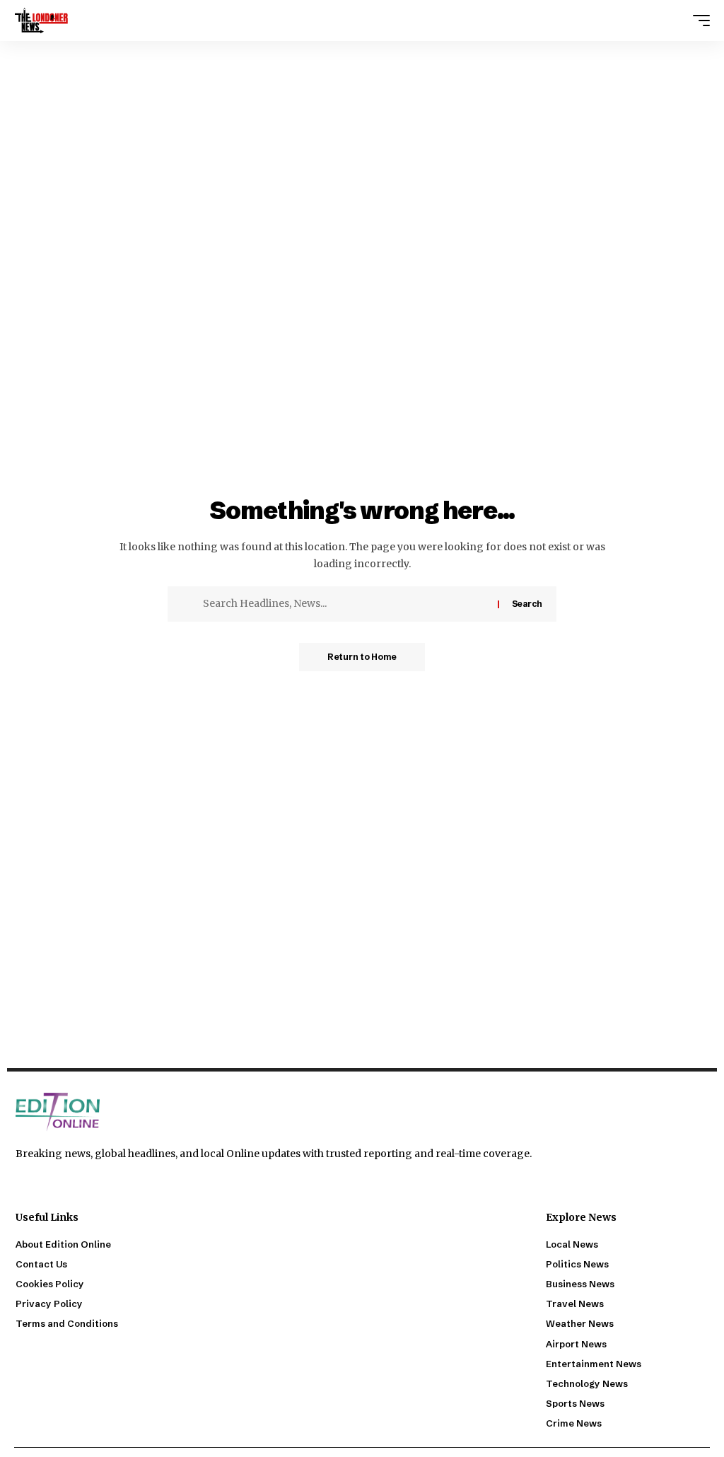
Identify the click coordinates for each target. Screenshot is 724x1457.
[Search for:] (345, 604)
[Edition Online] (41, 20)
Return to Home (362, 656)
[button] (698, 20)
